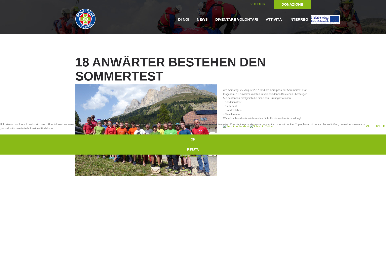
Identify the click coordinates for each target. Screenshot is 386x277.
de (368, 125)
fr (383, 125)
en (378, 125)
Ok (193, 139)
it (373, 125)
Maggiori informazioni (193, 156)
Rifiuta (193, 149)
